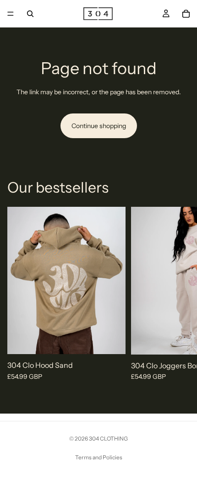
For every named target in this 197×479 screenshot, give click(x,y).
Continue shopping (98, 126)
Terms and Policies (98, 457)
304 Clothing (108, 438)
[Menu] (10, 13)
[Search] (30, 14)
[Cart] (186, 14)
